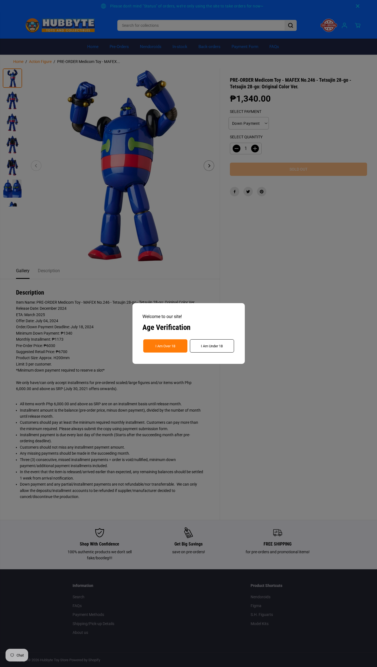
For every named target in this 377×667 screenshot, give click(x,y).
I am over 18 (165, 346)
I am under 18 (212, 346)
